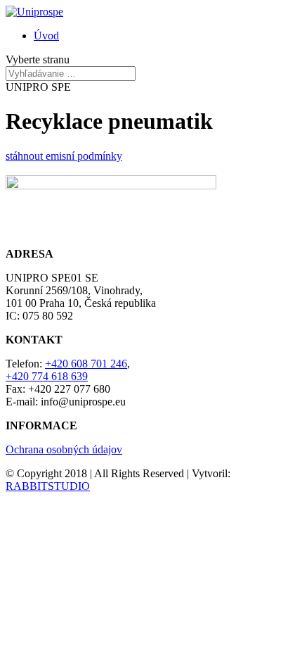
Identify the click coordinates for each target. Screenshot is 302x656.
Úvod (46, 36)
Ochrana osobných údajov (64, 449)
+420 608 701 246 (86, 364)
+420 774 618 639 (47, 376)
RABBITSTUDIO (48, 486)
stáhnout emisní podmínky (64, 156)
